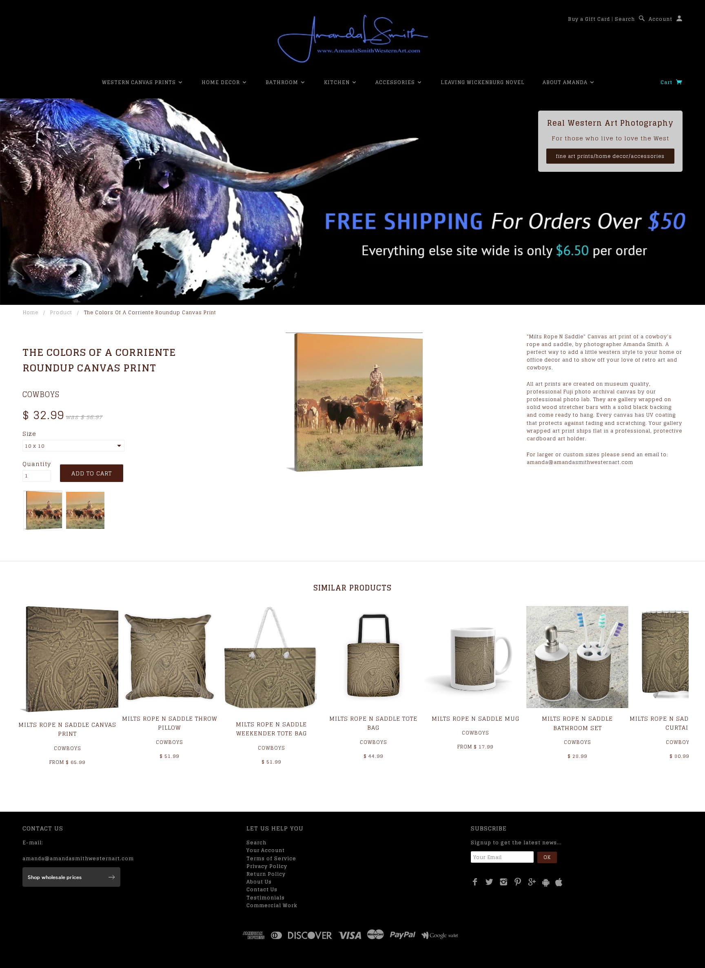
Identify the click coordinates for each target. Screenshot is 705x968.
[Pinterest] (518, 882)
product (61, 312)
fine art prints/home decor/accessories (610, 156)
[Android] (546, 882)
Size (29, 433)
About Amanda (566, 82)
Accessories (396, 82)
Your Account (265, 850)
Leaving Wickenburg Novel (483, 82)
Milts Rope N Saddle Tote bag (373, 723)
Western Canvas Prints (139, 82)
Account (660, 19)
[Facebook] (475, 882)
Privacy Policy (266, 866)
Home (30, 312)
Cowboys (41, 394)
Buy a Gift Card (589, 19)
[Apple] (559, 882)
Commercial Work (271, 905)
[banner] (352, 38)
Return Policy (266, 874)
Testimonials (265, 897)
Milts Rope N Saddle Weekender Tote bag (271, 728)
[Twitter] (489, 882)
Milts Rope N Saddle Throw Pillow (169, 723)
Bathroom (283, 82)
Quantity (36, 464)
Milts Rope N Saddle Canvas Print (67, 729)
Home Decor (222, 82)
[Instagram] (503, 882)
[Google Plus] (532, 882)
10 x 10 (34, 446)
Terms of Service (271, 858)
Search (625, 19)
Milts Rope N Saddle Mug (475, 718)
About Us (259, 881)
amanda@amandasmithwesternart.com (78, 858)
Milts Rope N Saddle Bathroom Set (577, 723)
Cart (667, 82)
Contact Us (261, 889)
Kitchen (337, 82)
